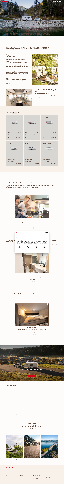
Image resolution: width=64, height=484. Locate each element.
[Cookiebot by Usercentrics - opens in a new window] (44, 232)
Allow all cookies (42, 250)
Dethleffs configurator (54, 96)
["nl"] (4, 1)
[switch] (28, 247)
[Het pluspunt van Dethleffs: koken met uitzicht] (32, 206)
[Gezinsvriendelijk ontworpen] (32, 314)
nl (53, 1)
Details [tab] (32, 235)
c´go (7, 71)
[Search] (57, 1)
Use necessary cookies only (31, 250)
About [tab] (43, 235)
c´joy (14, 71)
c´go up (8, 65)
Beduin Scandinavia (9, 79)
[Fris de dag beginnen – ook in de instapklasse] (32, 261)
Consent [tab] (21, 235)
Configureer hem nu (37, 101)
